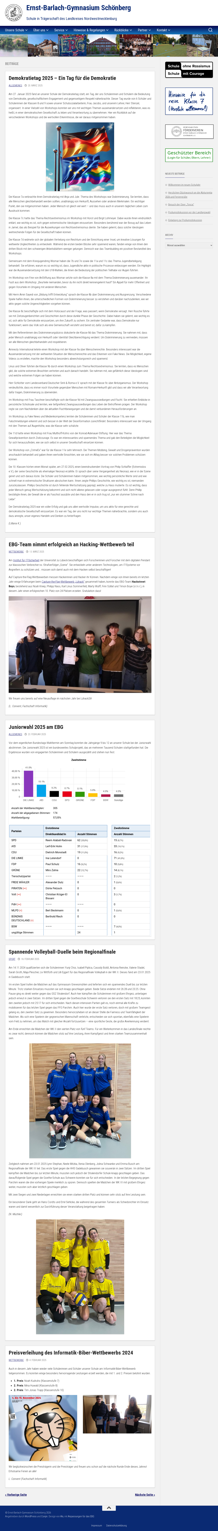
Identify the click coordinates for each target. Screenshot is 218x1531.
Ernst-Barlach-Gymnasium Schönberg (78, 8)
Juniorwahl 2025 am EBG (36, 727)
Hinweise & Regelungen (89, 30)
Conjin (44, 1516)
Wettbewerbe (16, 551)
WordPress (30, 1516)
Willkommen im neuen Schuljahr (184, 184)
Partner (142, 30)
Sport (12, 959)
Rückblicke (121, 30)
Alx (61, 1516)
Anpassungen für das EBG (81, 1516)
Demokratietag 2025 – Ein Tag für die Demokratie (62, 78)
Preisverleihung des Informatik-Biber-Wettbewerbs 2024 (71, 1352)
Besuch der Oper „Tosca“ (181, 204)
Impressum (96, 1525)
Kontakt (162, 30)
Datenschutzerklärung (116, 1525)
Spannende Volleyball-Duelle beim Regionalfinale (62, 952)
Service (59, 30)
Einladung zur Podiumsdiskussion (185, 220)
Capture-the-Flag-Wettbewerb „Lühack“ (63, 581)
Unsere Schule (14, 30)
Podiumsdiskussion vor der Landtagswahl (189, 212)
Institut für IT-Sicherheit (26, 560)
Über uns (39, 30)
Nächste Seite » (145, 1494)
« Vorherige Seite (16, 1494)
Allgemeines (15, 85)
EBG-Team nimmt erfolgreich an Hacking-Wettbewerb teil (71, 544)
